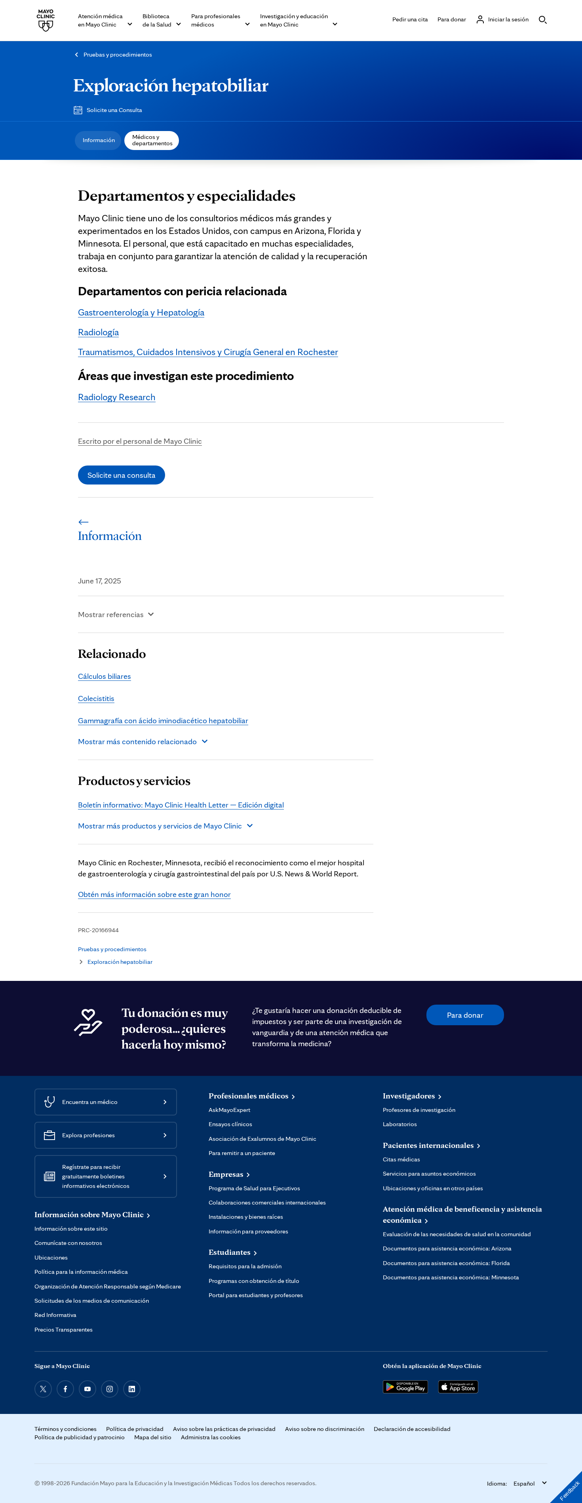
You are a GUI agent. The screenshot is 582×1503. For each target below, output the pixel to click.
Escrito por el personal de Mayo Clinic (140, 441)
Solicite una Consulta (114, 110)
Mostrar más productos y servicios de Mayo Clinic (160, 825)
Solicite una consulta (121, 475)
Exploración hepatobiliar (170, 84)
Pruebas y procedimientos (118, 54)
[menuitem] (98, 140)
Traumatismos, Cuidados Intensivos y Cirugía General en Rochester (208, 351)
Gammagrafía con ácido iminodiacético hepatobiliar (163, 720)
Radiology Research (117, 397)
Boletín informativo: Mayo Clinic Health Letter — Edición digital (181, 804)
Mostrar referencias (111, 614)
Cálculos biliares (104, 676)
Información (99, 140)
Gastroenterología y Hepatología (141, 312)
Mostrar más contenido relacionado (137, 741)
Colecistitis (96, 698)
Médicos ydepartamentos (152, 140)
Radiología (98, 332)
